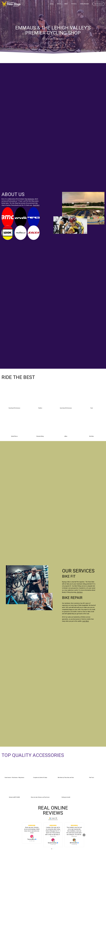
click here (79, 592)
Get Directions (98, 4)
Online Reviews (84, 4)
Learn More (85, 621)
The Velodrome (29, 199)
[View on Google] (31, 836)
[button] (22, 835)
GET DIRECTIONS (53, 45)
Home (51, 4)
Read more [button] (53, 836)
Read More (36, 205)
